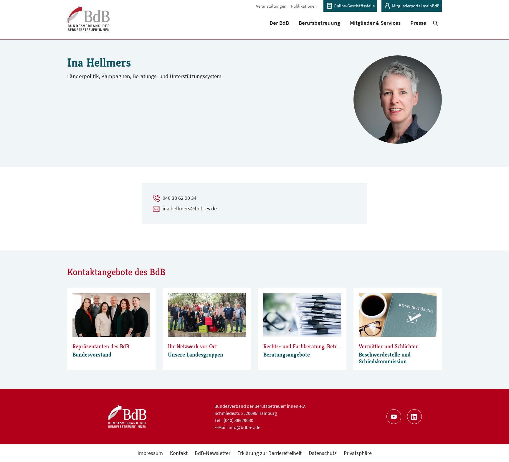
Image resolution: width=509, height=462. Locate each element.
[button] (279, 23)
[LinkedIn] (414, 416)
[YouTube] (393, 416)
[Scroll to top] (495, 448)
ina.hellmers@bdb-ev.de (190, 208)
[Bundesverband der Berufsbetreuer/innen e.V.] (88, 22)
